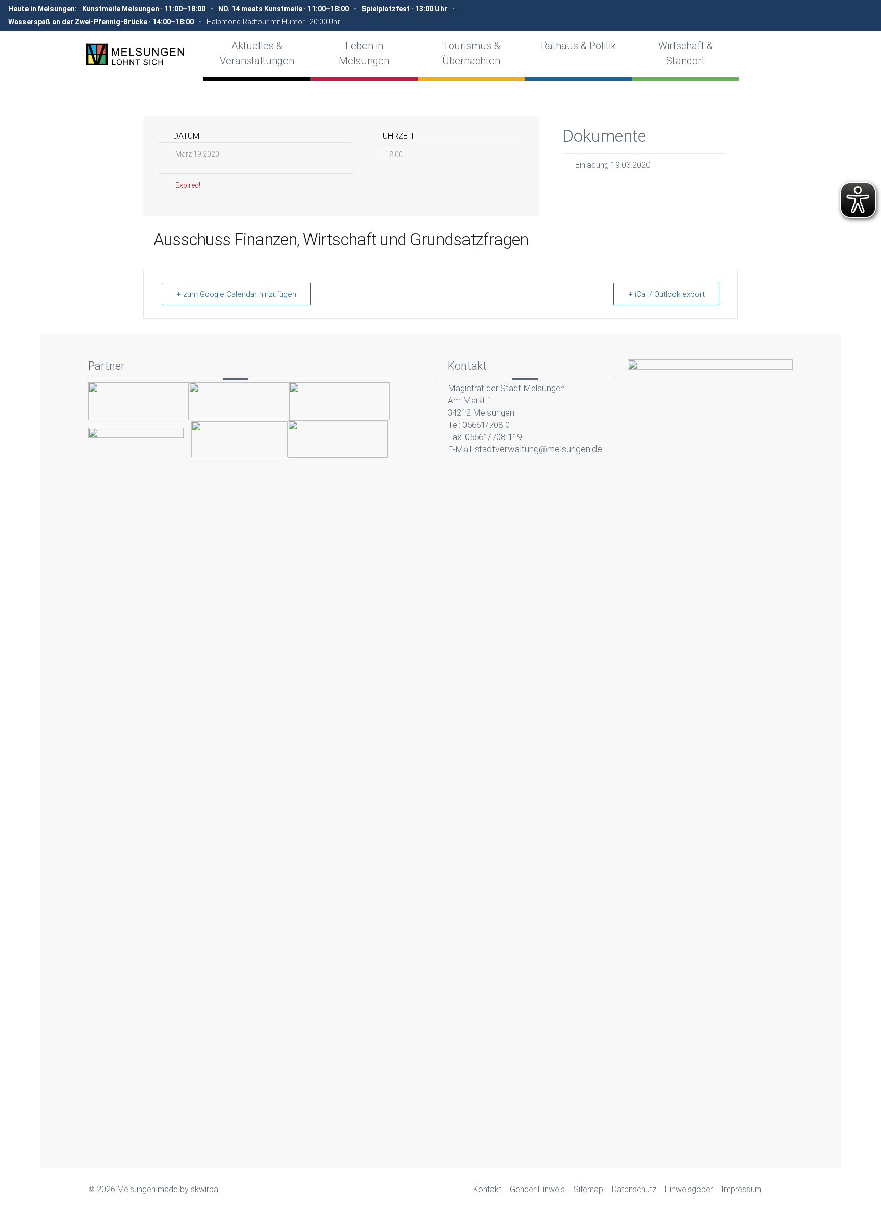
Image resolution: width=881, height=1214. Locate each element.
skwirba (204, 1189)
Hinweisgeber (689, 1189)
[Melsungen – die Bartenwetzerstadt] (134, 54)
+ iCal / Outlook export (666, 294)
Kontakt (487, 1189)
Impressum (741, 1189)
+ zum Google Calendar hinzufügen (236, 294)
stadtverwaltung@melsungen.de (538, 449)
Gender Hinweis (537, 1189)
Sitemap (588, 1189)
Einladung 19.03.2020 (613, 165)
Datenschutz (634, 1189)
